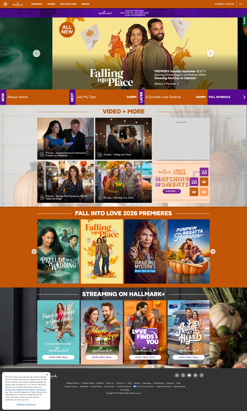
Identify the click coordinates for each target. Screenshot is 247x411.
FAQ (129, 383)
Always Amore (17, 97)
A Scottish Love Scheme (163, 97)
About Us (110, 383)
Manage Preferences (26, 404)
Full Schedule (219, 97)
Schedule (36, 4)
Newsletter (84, 386)
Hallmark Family (88, 383)
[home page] (18, 4)
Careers (137, 383)
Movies (51, 4)
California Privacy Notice (25, 390)
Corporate (170, 383)
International (158, 383)
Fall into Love (68, 4)
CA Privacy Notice (124, 386)
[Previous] (36, 53)
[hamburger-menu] (5, 4)
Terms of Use (109, 386)
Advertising (147, 383)
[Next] (210, 53)
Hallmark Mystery (72, 383)
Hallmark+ (100, 383)
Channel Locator (224, 4)
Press (179, 383)
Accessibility (125, 390)
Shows (85, 4)
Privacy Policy (96, 386)
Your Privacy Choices (145, 386)
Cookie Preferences (163, 386)
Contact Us (120, 383)
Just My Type (86, 97)
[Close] (47, 374)
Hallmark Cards (179, 386)
